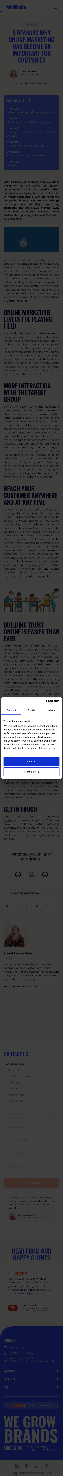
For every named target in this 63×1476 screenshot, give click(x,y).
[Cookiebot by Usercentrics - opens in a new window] (46, 702)
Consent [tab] (11, 710)
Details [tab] (31, 710)
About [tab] (51, 710)
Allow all (31, 761)
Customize (30, 771)
